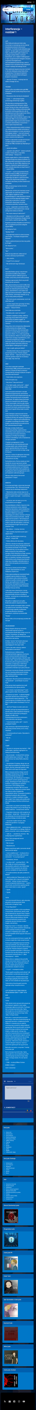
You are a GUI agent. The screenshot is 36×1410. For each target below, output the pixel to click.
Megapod (8, 1166)
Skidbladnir (9, 1147)
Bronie (7, 1145)
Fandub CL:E (9, 1199)
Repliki (7, 1150)
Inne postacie (9, 1135)
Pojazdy (8, 1142)
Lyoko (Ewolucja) (10, 1168)
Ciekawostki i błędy (11, 1152)
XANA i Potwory (10, 1140)
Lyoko (7, 1149)
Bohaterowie (9, 1134)
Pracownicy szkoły (11, 1139)
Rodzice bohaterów (11, 1137)
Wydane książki (10, 1185)
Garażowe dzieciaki (11, 1184)
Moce (7, 1144)
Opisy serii (8, 1132)
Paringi (8, 1194)
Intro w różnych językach (12, 1189)
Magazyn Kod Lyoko (11, 1190)
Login (29, 1081)
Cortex (7, 1169)
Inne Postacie (9, 1164)
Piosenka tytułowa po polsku (13, 1192)
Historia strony (9, 1197)
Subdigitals (9, 1187)
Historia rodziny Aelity (11, 1195)
